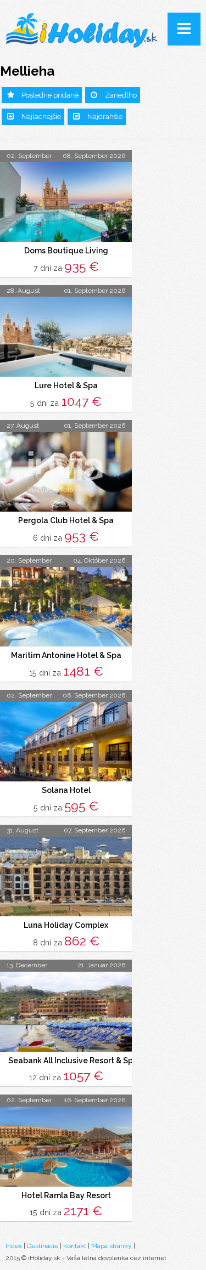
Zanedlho (121, 95)
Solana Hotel (66, 790)
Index (13, 1246)
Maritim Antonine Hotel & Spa (66, 655)
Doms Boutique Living (66, 250)
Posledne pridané (50, 95)
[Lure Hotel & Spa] (66, 337)
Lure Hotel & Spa (66, 385)
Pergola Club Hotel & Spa (66, 520)
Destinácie (42, 1246)
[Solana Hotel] (66, 742)
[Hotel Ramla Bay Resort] (66, 1147)
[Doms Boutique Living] (66, 202)
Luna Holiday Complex (66, 925)
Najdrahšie (105, 116)
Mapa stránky (111, 1246)
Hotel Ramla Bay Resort (66, 1195)
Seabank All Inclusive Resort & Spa (73, 1060)
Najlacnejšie (41, 116)
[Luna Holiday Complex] (66, 877)
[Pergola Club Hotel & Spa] (66, 472)
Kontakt (74, 1246)
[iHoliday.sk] (82, 31)
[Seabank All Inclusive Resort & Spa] (66, 1012)
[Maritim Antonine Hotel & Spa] (66, 607)
